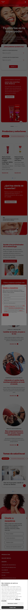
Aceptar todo (12, 607)
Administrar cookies (12, 603)
